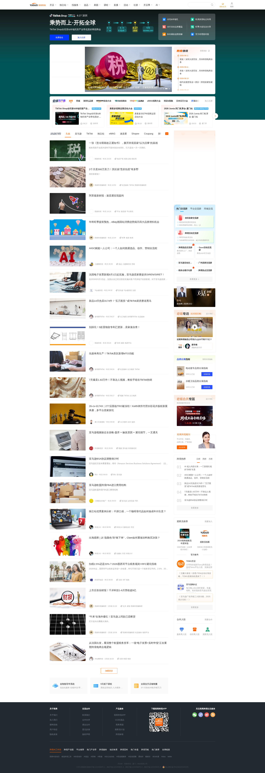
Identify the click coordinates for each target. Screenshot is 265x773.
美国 (127, 238)
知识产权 (120, 159)
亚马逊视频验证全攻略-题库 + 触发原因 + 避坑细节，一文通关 (123, 432)
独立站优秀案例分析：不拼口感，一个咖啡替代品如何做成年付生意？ (127, 511)
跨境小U (98, 527)
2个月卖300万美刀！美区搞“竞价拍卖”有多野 (113, 169)
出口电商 (123, 317)
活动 (126, 5)
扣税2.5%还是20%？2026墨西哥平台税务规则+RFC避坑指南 (123, 564)
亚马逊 (120, 290)
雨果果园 (120, 725)
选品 (86, 5)
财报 (128, 606)
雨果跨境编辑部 (100, 185)
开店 (52, 5)
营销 (133, 264)
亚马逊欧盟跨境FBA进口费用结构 (107, 485)
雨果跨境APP (119, 715)
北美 (120, 580)
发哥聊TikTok (99, 317)
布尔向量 (156, 756)
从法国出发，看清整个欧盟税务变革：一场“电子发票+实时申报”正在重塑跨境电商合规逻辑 (128, 645)
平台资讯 (130, 211)
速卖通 (123, 211)
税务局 (134, 159)
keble (170, 756)
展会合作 (86, 725)
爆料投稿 (53, 725)
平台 (118, 211)
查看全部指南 (207, 359)
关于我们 (53, 715)
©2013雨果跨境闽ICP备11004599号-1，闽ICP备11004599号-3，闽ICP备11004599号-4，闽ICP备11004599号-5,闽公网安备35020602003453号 (132, 767)
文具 (124, 606)
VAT (124, 580)
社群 (136, 5)
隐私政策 (53, 734)
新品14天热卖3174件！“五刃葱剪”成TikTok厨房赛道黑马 (197, 484)
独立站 (63, 5)
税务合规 (127, 159)
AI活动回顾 (132, 756)
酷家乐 (147, 756)
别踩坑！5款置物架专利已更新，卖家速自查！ (114, 327)
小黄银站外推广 (100, 501)
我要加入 (208, 521)
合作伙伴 (86, 720)
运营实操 (131, 501)
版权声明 (86, 734)
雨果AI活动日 (54, 756)
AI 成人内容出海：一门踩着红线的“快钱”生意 (198, 468)
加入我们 (53, 720)
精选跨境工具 (66, 756)
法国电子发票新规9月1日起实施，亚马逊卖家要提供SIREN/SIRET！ (127, 274)
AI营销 (93, 756)
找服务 (75, 5)
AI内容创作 (78, 756)
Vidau (163, 756)
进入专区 (209, 399)
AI (157, 5)
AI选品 (86, 756)
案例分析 (126, 527)
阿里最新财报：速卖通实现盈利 (106, 195)
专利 (118, 343)
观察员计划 (119, 729)
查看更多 (203, 51)
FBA (136, 501)
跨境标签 (120, 734)
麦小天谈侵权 (100, 422)
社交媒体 (125, 185)
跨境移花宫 (99, 448)
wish (129, 422)
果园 (96, 5)
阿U (96, 475)
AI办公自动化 (109, 756)
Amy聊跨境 (99, 659)
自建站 (118, 554)
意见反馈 (86, 729)
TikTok (131, 185)
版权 (133, 422)
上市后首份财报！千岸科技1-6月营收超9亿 (112, 590)
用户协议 (53, 729)
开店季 (147, 5)
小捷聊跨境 (99, 264)
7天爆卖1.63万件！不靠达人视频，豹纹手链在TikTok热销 (120, 379)
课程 (106, 5)
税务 (127, 580)
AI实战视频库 (121, 756)
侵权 (122, 343)
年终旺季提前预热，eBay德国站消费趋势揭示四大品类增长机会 (124, 222)
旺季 (123, 238)
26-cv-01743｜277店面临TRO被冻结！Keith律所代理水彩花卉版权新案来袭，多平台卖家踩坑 (128, 408)
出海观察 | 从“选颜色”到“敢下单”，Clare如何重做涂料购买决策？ (124, 537)
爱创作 (140, 756)
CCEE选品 (119, 720)
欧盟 (125, 659)
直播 (116, 5)
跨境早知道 (99, 580)
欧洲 (131, 238)
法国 (134, 290)
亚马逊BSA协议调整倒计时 (104, 458)
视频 (121, 396)
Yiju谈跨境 (99, 290)
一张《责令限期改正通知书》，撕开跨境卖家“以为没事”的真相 (123, 143)
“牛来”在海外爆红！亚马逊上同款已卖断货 (112, 616)
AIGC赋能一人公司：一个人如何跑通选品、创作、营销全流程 (123, 248)
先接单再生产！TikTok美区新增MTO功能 (111, 353)
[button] (87, 69)
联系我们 (86, 715)
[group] (128, 69)
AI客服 (100, 756)
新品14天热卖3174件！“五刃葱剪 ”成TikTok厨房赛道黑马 (120, 301)
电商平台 (128, 343)
